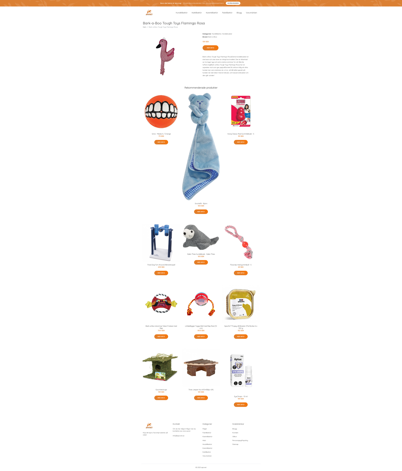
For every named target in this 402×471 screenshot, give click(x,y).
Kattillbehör (197, 13)
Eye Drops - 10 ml (240, 396)
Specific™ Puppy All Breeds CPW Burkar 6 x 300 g (240, 327)
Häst (204, 440)
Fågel (205, 429)
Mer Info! (210, 48)
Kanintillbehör (212, 13)
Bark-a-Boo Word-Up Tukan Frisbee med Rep (161, 327)
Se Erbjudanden (233, 3)
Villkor (234, 437)
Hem (144, 27)
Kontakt (235, 433)
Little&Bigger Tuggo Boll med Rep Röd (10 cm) (201, 327)
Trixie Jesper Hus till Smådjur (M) (201, 390)
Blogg (239, 13)
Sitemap (235, 444)
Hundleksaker (227, 34)
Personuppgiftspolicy (240, 440)
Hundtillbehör (181, 13)
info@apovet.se (178, 436)
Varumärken (251, 13)
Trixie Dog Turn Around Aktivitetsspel (161, 265)
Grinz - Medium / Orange (161, 134)
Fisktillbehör (227, 13)
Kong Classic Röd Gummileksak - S (241, 134)
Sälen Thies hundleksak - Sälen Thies (201, 254)
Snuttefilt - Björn (201, 203)
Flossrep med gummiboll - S (240, 265)
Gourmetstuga (161, 390)
